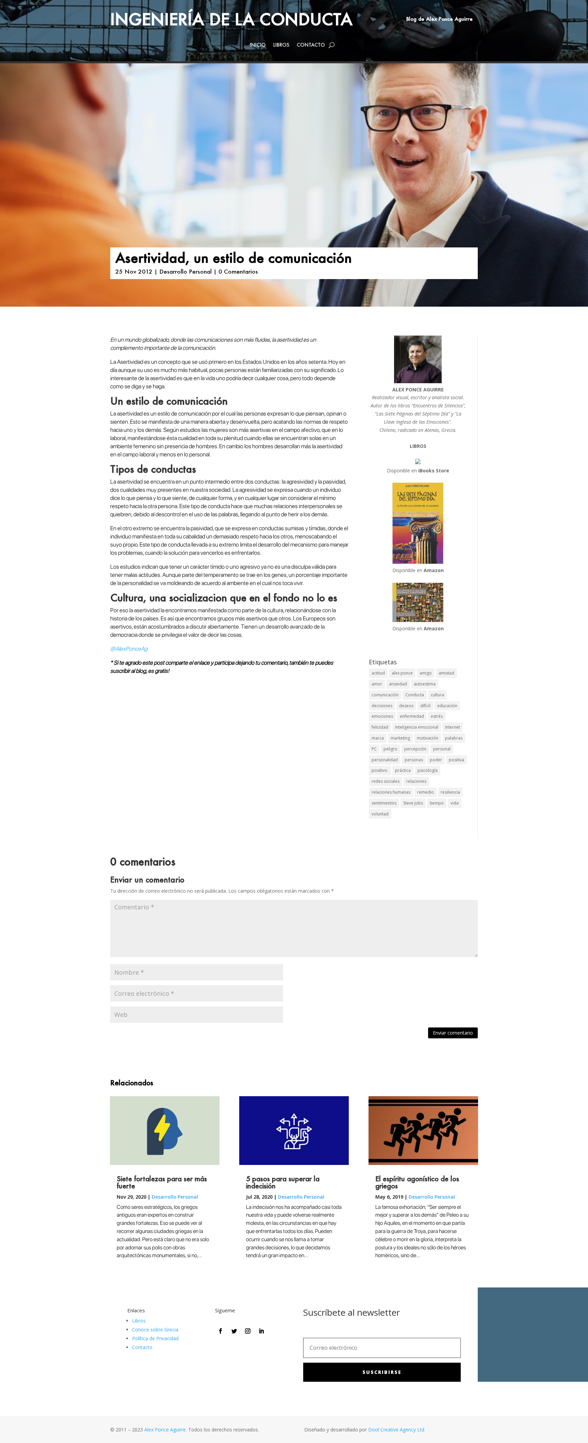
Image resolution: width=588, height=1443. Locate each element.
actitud (378, 673)
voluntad (380, 814)
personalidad (385, 760)
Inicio (258, 45)
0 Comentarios (238, 271)
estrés (437, 716)
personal (442, 749)
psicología (428, 770)
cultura (437, 695)
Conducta (414, 695)
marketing (400, 738)
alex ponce (402, 673)
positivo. (380, 770)
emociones (382, 716)
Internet (452, 727)
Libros (281, 45)
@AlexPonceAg (128, 648)
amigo (426, 673)
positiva (456, 760)
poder (436, 760)
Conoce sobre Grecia (155, 1329)
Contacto (311, 45)
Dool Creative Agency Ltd (396, 1429)
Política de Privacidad (155, 1338)
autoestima (425, 684)
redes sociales (385, 781)
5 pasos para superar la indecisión (283, 1182)
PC (374, 749)
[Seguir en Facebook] (220, 1331)
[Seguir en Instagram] (247, 1331)
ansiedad (398, 684)
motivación (427, 738)
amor (377, 684)
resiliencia (450, 792)
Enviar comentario (453, 1032)
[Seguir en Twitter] (234, 1331)
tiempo (437, 803)
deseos (406, 706)
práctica (403, 770)
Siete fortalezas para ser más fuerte (162, 1182)
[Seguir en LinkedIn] (261, 1331)
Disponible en (418, 470)
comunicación (385, 695)
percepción (415, 749)
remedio (425, 792)
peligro (390, 749)
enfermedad (412, 716)
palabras (453, 738)
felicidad (380, 727)
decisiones (382, 706)
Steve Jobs (413, 803)
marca (378, 738)
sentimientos (384, 803)
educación (447, 706)
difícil (425, 706)
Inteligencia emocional (416, 727)
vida (455, 803)
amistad (446, 673)
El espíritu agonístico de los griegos (417, 1182)
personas (414, 760)
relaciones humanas (391, 792)
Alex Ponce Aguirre (165, 1429)
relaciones (416, 781)
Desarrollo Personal (185, 271)
